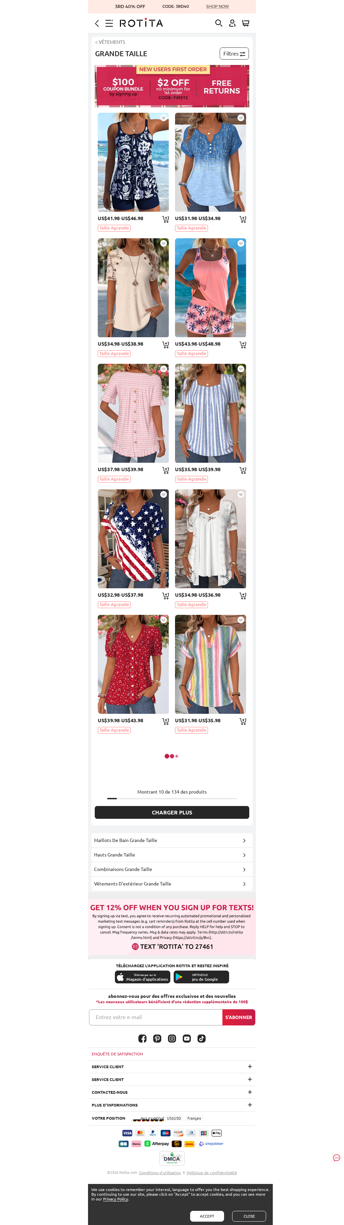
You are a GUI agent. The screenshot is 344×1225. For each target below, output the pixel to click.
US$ (170, 1118)
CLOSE (249, 1216)
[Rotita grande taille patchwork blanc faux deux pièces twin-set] (210, 538)
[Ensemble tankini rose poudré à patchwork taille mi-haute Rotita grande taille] (210, 287)
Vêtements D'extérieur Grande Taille (132, 883)
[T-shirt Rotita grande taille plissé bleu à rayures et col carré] (210, 413)
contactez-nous (110, 1092)
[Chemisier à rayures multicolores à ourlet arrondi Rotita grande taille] (210, 664)
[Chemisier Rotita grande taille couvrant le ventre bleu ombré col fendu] (210, 162)
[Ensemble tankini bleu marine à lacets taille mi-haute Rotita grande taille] (133, 162)
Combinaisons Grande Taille (123, 869)
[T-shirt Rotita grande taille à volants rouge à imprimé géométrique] (133, 664)
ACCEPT (207, 1216)
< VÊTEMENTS (110, 42)
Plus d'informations (115, 1105)
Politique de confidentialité (212, 1172)
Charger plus (172, 812)
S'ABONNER (238, 1017)
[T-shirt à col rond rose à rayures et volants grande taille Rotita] (133, 413)
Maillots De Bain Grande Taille (125, 840)
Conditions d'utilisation (160, 1172)
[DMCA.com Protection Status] (172, 1158)
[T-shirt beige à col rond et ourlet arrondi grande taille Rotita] (133, 287)
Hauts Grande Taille (114, 855)
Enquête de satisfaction (117, 1054)
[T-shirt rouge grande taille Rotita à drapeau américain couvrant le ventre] (133, 538)
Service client (108, 1066)
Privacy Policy (115, 1199)
